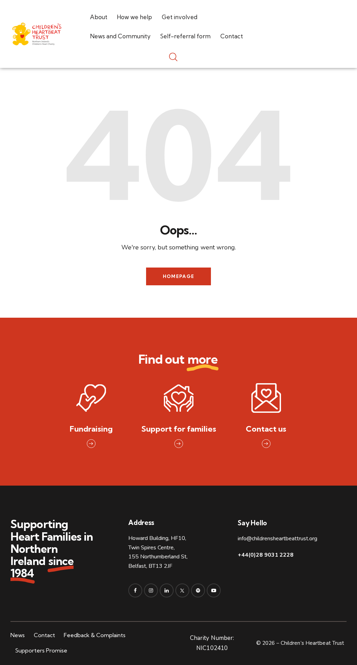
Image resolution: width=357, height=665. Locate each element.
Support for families (178, 429)
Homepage (178, 276)
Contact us (266, 429)
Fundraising (91, 429)
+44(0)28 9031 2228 (266, 555)
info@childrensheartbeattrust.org (277, 538)
